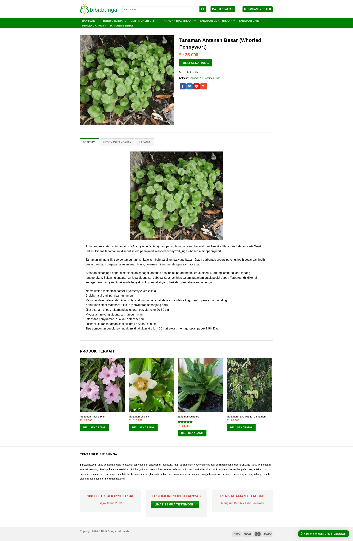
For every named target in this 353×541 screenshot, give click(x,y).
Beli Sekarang (196, 62)
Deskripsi (89, 142)
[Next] (272, 402)
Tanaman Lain (249, 20)
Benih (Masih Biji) (143, 20)
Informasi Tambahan (117, 142)
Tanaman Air (196, 78)
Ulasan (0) (144, 142)
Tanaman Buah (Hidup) (216, 20)
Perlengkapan (93, 25)
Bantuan (88, 20)
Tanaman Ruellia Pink (92, 416)
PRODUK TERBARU (113, 20)
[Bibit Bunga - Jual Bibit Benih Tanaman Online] (98, 9)
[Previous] (80, 402)
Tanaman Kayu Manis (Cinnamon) (247, 416)
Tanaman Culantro (188, 416)
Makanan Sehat (121, 25)
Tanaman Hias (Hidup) (177, 20)
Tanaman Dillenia (139, 416)
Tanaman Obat (212, 78)
